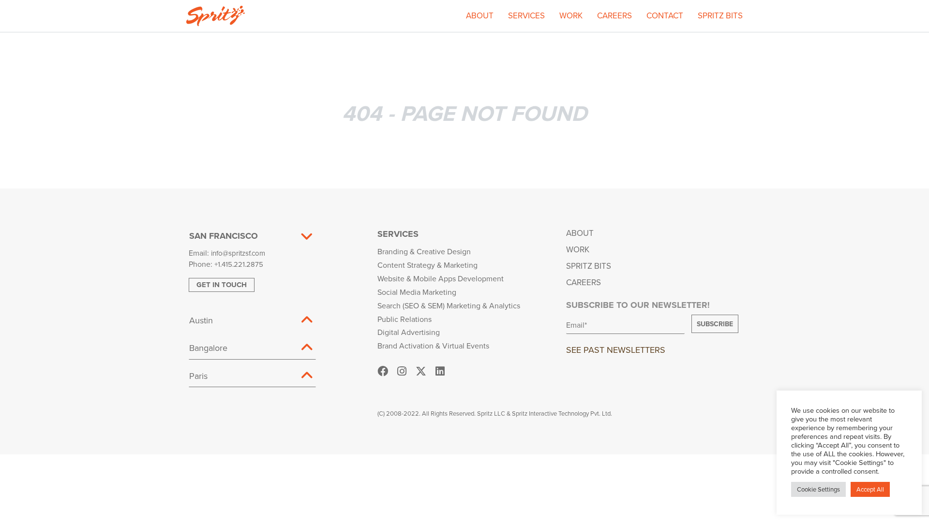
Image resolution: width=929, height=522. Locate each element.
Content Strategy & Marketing (427, 265)
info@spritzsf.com (238, 253)
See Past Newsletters (615, 350)
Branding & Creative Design (424, 251)
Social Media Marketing (416, 292)
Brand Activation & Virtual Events (433, 345)
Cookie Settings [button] (818, 489)
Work (571, 15)
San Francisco (223, 236)
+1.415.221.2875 (238, 264)
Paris (198, 376)
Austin (201, 320)
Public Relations (404, 319)
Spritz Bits (720, 15)
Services (526, 15)
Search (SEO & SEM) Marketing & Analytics (448, 305)
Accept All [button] (870, 489)
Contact (664, 15)
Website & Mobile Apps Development (440, 278)
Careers (614, 15)
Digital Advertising (408, 332)
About (480, 15)
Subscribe (715, 324)
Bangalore (208, 348)
